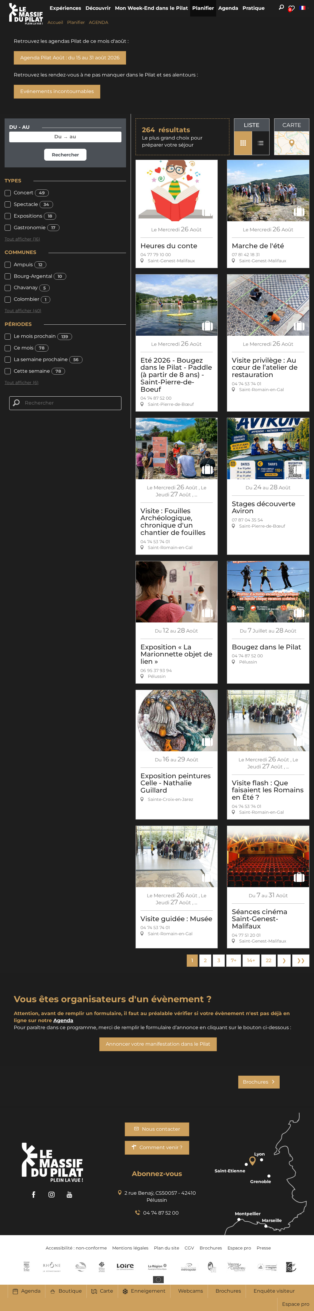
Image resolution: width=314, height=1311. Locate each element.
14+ (251, 960)
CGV (189, 1248)
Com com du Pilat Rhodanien (80, 1267)
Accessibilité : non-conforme (76, 1248)
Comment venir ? (161, 1147)
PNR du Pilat (212, 1267)
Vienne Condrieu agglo (237, 1267)
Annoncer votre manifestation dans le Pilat (158, 1044)
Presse (264, 1248)
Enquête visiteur (274, 1291)
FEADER (267, 1267)
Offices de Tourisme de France (101, 1267)
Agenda (30, 1291)
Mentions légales (130, 1248)
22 (268, 960)
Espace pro (295, 1304)
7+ (233, 960)
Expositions (33, 216)
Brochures (228, 1291)
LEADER (291, 1267)
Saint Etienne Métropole (188, 1267)
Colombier (30, 299)
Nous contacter (161, 1129)
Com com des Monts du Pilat (27, 1267)
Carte (106, 1291)
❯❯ (301, 960)
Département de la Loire (125, 1267)
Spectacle (31, 204)
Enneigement (148, 1291)
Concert (29, 193)
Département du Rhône (52, 1267)
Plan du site (166, 1248)
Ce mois (29, 348)
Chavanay (30, 287)
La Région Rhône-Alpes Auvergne (157, 1267)
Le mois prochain (41, 336)
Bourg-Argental (38, 276)
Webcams (190, 1291)
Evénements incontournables (57, 91)
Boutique (70, 1291)
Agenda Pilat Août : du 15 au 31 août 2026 (70, 58)
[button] (65, 8)
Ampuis (28, 264)
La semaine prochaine (46, 359)
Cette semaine (37, 371)
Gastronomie (35, 227)
